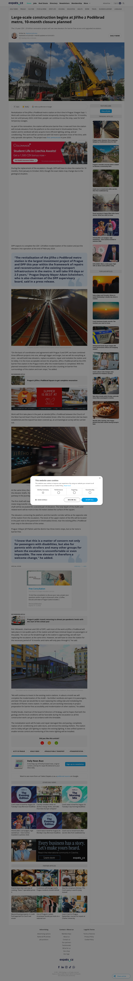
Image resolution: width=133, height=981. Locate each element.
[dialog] (66, 490)
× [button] (99, 478)
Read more (67, 485)
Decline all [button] (72, 500)
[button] (41, 500)
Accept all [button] (90, 500)
